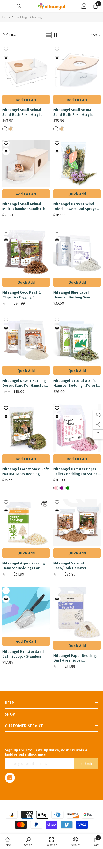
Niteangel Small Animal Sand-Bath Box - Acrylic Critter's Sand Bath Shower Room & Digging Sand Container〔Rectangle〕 (25, 112)
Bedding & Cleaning (29, 17)
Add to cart (26, 99)
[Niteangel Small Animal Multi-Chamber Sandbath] (26, 163)
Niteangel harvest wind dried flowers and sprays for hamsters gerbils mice (75, 206)
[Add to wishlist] (6, 49)
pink (55, 488)
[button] (49, 35)
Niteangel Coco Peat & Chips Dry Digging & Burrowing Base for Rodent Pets (25, 294)
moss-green (67, 488)
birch (4, 128)
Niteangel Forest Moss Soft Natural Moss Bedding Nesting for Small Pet (25, 471)
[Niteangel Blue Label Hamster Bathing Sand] (77, 251)
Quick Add (77, 193)
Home (6, 17)
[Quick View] (6, 57)
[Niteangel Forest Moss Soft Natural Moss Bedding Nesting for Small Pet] (26, 428)
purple (61, 488)
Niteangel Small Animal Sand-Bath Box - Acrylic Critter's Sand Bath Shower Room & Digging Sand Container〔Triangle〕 (76, 112)
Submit (86, 763)
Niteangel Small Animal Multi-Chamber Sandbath (23, 206)
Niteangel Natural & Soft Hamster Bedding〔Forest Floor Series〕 (75, 383)
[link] (28, 841)
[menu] (5, 6)
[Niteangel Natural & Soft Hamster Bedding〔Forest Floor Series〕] (77, 339)
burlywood (10, 128)
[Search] (19, 6)
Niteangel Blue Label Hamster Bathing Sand (72, 294)
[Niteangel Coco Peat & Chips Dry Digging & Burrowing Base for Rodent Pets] (26, 251)
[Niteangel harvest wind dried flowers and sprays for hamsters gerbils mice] (77, 163)
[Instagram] (10, 778)
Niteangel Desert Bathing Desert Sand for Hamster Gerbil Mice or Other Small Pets (25, 383)
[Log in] (84, 6)
